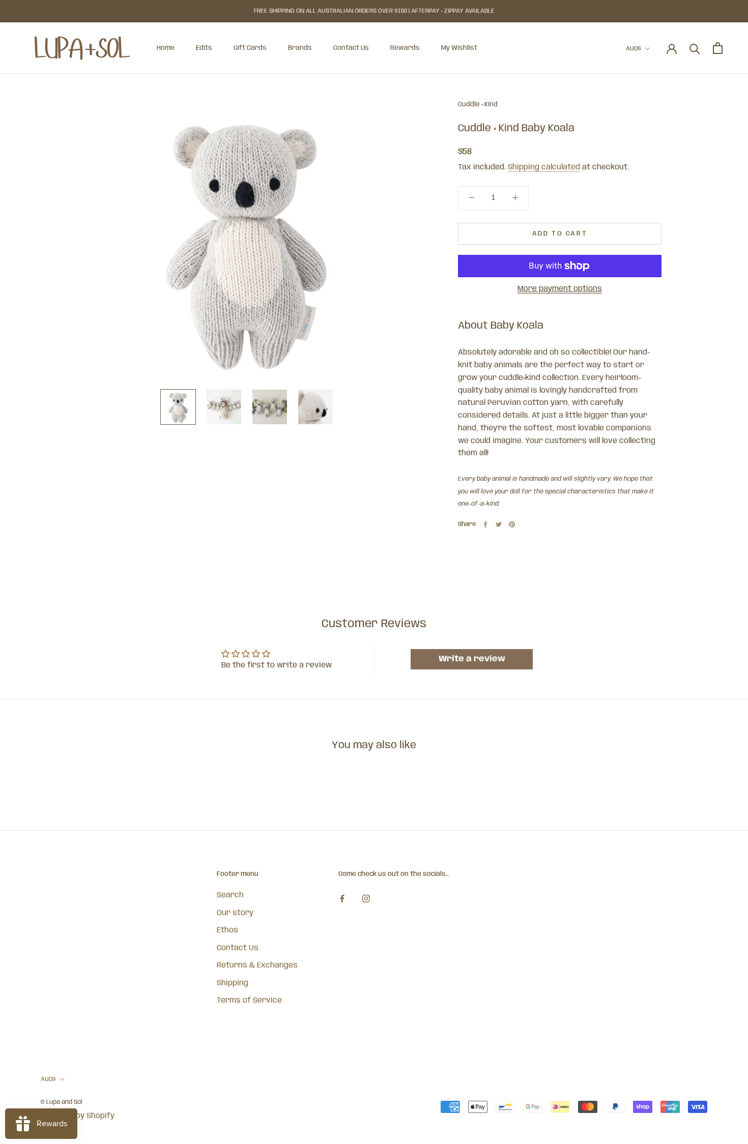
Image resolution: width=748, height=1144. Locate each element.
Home (166, 48)
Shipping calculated (544, 167)
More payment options (559, 289)
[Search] (694, 48)
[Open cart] (718, 48)
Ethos (227, 930)
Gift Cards (250, 48)
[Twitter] (499, 524)
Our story (235, 913)
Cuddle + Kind (478, 104)
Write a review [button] (472, 659)
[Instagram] (366, 899)
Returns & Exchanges (257, 965)
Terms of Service (249, 1000)
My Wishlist (459, 48)
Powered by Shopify (77, 1116)
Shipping (232, 983)
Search (230, 895)
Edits (204, 48)
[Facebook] (485, 524)
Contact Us (351, 48)
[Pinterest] (512, 524)
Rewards (405, 48)
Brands (300, 48)
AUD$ (633, 48)
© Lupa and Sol (61, 1102)
